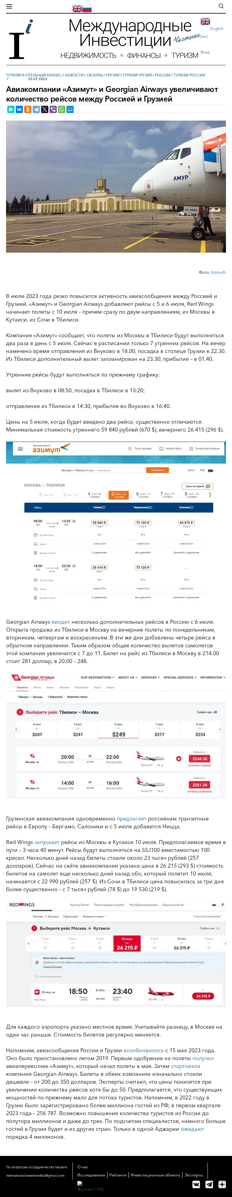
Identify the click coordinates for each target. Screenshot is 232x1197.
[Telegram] (36, 109)
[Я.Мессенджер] (10, 109)
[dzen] (222, 1184)
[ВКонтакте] (19, 109)
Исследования (91, 1175)
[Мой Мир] (70, 109)
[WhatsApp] (61, 109)
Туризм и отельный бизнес (34, 75)
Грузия (112, 75)
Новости (74, 75)
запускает (47, 842)
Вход (205, 52)
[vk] (196, 1184)
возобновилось (144, 1050)
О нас (82, 1166)
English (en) (212, 32)
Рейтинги (118, 1175)
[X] (44, 109)
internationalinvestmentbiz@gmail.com (35, 1175)
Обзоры (95, 75)
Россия (162, 75)
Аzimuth (218, 272)
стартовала (185, 1066)
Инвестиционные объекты (155, 1175)
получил (203, 1058)
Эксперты (194, 1175)
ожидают (192, 1129)
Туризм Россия (189, 75)
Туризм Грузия (137, 75)
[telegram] (209, 1184)
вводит (61, 622)
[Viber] (53, 109)
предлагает (132, 818)
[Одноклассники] (27, 109)
